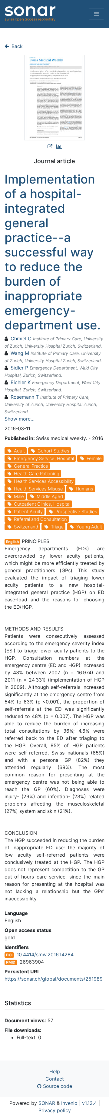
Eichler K (21, 382)
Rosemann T (25, 397)
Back (16, 46)
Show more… (20, 419)
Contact (54, 1079)
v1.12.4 (89, 1103)
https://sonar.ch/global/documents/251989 (54, 979)
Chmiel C (21, 338)
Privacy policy (54, 1110)
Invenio (69, 1103)
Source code (56, 1086)
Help (54, 1071)
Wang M (20, 353)
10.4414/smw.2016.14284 (45, 954)
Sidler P (19, 368)
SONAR (46, 1103)
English (12, 541)
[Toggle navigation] (96, 14)
